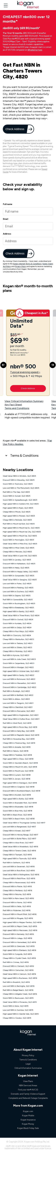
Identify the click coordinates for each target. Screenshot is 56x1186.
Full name (7, 204)
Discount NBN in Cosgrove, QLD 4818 (18, 787)
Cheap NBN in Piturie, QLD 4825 (16, 512)
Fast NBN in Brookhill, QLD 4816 (16, 982)
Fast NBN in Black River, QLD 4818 (17, 815)
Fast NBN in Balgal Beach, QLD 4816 (18, 990)
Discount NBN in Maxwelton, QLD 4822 (19, 683)
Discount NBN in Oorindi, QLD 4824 (18, 619)
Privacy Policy (20, 266)
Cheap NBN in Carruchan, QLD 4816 (18, 970)
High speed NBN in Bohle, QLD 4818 (18, 799)
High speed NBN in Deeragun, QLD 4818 (20, 783)
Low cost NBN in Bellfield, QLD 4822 (18, 695)
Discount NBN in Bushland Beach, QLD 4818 (21, 791)
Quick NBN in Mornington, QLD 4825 (18, 540)
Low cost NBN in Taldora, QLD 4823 (18, 643)
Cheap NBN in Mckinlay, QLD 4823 (17, 651)
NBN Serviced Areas (28, 1085)
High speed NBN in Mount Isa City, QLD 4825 (22, 532)
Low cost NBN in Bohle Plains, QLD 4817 (19, 839)
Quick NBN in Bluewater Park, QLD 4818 (20, 803)
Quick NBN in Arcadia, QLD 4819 (16, 747)
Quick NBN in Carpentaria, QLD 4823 (18, 663)
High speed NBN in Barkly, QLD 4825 (18, 611)
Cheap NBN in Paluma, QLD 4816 (17, 894)
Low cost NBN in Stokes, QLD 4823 (17, 647)
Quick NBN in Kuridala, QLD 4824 (17, 623)
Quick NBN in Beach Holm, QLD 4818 (19, 819)
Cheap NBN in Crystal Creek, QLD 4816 (19, 958)
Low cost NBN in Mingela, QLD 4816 (18, 918)
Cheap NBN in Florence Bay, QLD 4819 (19, 743)
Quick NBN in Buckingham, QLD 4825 (19, 603)
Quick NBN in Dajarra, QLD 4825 (16, 595)
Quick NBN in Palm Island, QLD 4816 (18, 898)
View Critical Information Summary (24, 401)
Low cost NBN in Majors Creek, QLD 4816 (20, 926)
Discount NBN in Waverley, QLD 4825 (19, 480)
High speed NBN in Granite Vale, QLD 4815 (21, 1014)
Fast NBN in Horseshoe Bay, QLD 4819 (19, 739)
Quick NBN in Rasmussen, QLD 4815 (18, 998)
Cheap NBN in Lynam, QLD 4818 (16, 775)
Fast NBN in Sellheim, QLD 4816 (16, 863)
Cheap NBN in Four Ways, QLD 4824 (18, 631)
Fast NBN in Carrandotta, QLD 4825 (18, 600)
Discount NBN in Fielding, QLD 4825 (18, 588)
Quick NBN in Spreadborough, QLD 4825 (20, 500)
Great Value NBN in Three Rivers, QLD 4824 (21, 615)
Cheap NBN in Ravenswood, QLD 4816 (19, 882)
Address (7, 234)
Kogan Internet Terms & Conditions (27, 264)
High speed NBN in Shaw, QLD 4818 (18, 759)
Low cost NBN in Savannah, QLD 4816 (19, 866)
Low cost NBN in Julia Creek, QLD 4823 (19, 659)
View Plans (28, 1081)
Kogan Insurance (28, 1120)
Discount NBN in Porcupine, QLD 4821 (19, 711)
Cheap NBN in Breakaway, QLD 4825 (18, 607)
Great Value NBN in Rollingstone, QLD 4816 (21, 875)
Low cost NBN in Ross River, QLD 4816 (19, 870)
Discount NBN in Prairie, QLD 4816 (17, 886)
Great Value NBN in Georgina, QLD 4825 (20, 580)
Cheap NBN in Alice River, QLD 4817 (18, 843)
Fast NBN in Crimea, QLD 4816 (16, 962)
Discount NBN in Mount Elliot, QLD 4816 (19, 914)
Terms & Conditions (24, 455)
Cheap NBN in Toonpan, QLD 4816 (17, 855)
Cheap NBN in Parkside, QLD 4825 (17, 520)
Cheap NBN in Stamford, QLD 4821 (18, 707)
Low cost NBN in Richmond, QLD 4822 (19, 679)
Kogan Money (28, 1124)
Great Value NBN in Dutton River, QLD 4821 (21, 719)
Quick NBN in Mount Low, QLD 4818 (18, 771)
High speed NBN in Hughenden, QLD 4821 (20, 715)
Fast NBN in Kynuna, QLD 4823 (16, 655)
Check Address (15, 129)
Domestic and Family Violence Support (28, 1094)
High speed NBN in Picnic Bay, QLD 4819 (20, 727)
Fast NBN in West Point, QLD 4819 (17, 723)
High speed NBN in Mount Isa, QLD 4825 (20, 536)
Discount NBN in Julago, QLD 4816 (17, 938)
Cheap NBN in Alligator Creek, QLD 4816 (20, 994)
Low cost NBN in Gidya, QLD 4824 (17, 627)
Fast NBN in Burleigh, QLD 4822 (16, 691)
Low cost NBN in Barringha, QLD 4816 (18, 986)
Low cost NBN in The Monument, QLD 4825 (21, 488)
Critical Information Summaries (28, 1068)
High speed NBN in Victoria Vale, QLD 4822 (21, 671)
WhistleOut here (35, 50)
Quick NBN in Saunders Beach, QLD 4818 (20, 763)
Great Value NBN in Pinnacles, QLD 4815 (20, 1002)
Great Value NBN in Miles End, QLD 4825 (20, 544)
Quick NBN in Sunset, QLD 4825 (16, 496)
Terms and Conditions (17, 408)
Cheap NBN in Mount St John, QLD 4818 (20, 767)
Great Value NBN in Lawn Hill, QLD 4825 (20, 556)
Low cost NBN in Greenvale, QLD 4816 (19, 946)
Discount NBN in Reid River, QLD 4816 (19, 878)
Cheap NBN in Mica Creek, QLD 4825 (18, 548)
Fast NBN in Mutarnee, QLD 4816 (16, 910)
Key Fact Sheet (13, 404)
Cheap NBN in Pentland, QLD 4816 (17, 890)
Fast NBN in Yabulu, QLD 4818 (15, 751)
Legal (28, 1064)
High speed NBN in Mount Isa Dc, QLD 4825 (21, 528)
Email (5, 219)
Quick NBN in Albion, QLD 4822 (16, 699)
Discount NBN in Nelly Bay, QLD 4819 (18, 731)
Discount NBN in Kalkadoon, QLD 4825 (19, 564)
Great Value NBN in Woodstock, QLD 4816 (20, 846)
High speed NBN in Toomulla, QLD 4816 (19, 858)
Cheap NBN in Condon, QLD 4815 (17, 1018)
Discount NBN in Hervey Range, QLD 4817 (20, 835)
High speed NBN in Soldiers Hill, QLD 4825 (21, 504)
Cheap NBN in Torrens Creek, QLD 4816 (19, 851)
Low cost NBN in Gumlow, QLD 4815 (18, 1010)
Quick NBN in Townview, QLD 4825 (18, 484)
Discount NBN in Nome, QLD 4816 (17, 902)
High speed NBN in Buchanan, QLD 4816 (20, 978)
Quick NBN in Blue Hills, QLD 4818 (17, 811)
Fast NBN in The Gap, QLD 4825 (16, 492)
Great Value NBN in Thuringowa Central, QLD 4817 (24, 823)
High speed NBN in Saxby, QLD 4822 (18, 675)
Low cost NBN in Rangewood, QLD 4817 (19, 827)
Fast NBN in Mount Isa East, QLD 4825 (19, 524)
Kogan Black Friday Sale (28, 1128)
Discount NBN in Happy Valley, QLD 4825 (20, 572)
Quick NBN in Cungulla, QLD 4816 (17, 954)
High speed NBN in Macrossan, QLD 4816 (20, 930)
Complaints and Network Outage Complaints (28, 1098)
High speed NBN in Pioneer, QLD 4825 (19, 516)
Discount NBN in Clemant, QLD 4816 (18, 966)
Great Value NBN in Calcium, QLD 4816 (19, 974)
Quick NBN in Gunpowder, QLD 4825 (18, 576)
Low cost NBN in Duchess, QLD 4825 (18, 591)
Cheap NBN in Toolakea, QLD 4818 (17, 755)
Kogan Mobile (28, 1115)
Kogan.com (28, 1111)
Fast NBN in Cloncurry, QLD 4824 (17, 635)
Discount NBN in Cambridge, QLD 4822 (19, 687)
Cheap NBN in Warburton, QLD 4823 (18, 639)
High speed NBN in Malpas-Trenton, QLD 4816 (22, 922)
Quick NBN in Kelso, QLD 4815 (15, 1006)
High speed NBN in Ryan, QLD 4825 (18, 508)
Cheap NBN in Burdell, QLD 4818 (17, 795)
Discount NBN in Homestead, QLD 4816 (19, 942)
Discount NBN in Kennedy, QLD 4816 (18, 934)
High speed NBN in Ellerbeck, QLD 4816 (19, 950)
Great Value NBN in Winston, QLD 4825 (19, 476)
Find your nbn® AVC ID (28, 1090)
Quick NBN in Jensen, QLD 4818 (16, 779)
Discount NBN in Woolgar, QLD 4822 (18, 667)
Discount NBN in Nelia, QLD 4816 (17, 906)
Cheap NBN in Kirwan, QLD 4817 (16, 831)
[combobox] (28, 241)
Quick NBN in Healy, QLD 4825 (16, 568)
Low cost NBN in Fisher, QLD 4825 (17, 583)
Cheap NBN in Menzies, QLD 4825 (17, 552)
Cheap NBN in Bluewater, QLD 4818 (18, 807)
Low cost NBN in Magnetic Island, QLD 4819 (21, 735)
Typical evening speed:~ (25, 372)
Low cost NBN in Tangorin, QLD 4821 (18, 703)
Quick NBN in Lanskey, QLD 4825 (17, 560)
